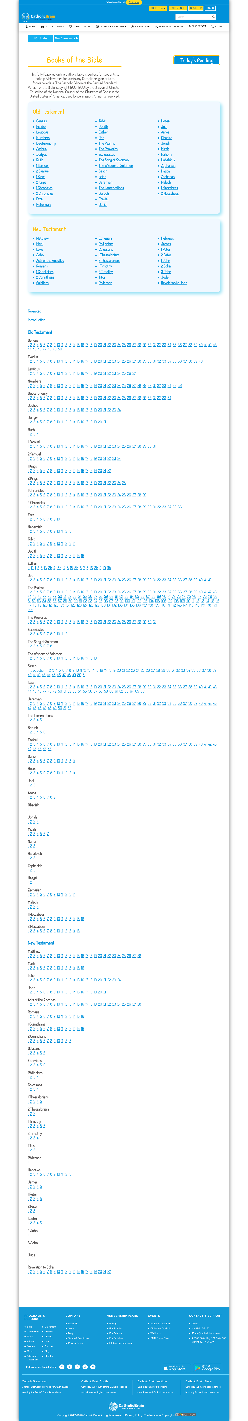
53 (74, 596)
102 (139, 600)
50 (60, 349)
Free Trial (157, 8)
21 (104, 344)
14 (74, 344)
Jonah (165, 143)
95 (100, 600)
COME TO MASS (81, 26)
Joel (164, 126)
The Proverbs (108, 148)
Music (30, 1351)
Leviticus (42, 132)
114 (207, 600)
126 (79, 605)
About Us (73, 1323)
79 (210, 596)
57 (95, 596)
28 (139, 344)
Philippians (106, 243)
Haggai (165, 171)
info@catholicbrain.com (207, 1333)
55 (85, 596)
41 (205, 344)
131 (109, 605)
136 (138, 605)
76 (194, 596)
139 (157, 605)
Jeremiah (105, 182)
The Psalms (107, 143)
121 (50, 605)
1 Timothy (105, 266)
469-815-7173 (201, 1328)
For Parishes (116, 1338)
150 (30, 609)
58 (101, 596)
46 (40, 349)
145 (191, 605)
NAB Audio (40, 38)
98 (116, 600)
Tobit (102, 120)
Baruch (104, 193)
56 (90, 596)
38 (190, 344)
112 (197, 600)
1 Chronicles (44, 187)
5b (76, 567)
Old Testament (40, 332)
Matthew (42, 238)
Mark (39, 243)
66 (143, 596)
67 (148, 596)
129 (97, 605)
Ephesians (106, 238)
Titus (102, 277)
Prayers (49, 1331)
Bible (29, 1326)
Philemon (105, 282)
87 (60, 600)
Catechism (50, 1326)
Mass (30, 1336)
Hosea (165, 120)
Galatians (42, 282)
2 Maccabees (170, 193)
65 (137, 596)
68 (153, 596)
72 (173, 596)
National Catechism (160, 1323)
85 (49, 600)
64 (132, 596)
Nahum (166, 154)
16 (82, 344)
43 (215, 344)
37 (185, 344)
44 (29, 349)
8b (96, 567)
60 (111, 596)
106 (163, 600)
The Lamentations (111, 187)
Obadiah (166, 137)
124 (68, 605)
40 (201, 344)
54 (79, 596)
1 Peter (165, 249)
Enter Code (178, 8)
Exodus (41, 126)
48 (49, 349)
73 (179, 596)
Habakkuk (168, 159)
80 (215, 596)
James (166, 243)
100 (127, 600)
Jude (165, 277)
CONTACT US (71, 8)
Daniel (103, 204)
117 (29, 605)
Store (219, 26)
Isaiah (102, 176)
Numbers (43, 137)
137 (144, 605)
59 (106, 596)
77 (199, 596)
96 (106, 600)
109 (182, 600)
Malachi (166, 182)
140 (163, 605)
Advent (30, 1341)
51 (64, 596)
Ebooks (49, 1356)
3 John (166, 271)
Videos (48, 1336)
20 (100, 344)
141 (168, 605)
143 (179, 605)
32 (159, 344)
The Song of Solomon (114, 159)
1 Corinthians (44, 271)
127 (85, 605)
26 (129, 344)
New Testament (41, 942)
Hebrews (167, 238)
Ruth (39, 159)
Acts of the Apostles (50, 260)
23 (114, 344)
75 (189, 596)
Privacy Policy (75, 1343)
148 (209, 605)
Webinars (155, 1333)
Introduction (36, 670)
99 (121, 600)
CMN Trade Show (159, 1338)
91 (80, 600)
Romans (42, 266)
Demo (195, 1323)
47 (44, 349)
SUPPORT (45, 8)
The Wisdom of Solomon (116, 165)
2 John (166, 266)
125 (73, 605)
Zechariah (168, 176)
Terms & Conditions (78, 1338)
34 (169, 344)
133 (120, 605)
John (40, 254)
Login (210, 8)
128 (91, 605)
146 (197, 605)
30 (149, 344)
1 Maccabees (169, 187)
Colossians (106, 249)
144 (185, 605)
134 (126, 605)
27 (134, 344)
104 (151, 600)
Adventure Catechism (32, 1358)
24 (119, 344)
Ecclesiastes (107, 154)
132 (114, 605)
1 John (165, 260)
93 (90, 600)
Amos (165, 132)
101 (133, 600)
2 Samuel (42, 171)
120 (45, 605)
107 (170, 600)
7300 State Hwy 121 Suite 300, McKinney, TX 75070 (209, 1340)
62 (121, 596)
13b (59, 567)
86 (55, 600)
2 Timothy (106, 271)
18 (91, 344)
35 (174, 344)
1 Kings (40, 176)
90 (76, 600)
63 (126, 596)
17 (87, 344)
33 (164, 344)
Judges (41, 154)
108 (176, 600)
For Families (116, 1328)
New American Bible (66, 38)
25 (124, 344)
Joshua (41, 148)
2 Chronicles (44, 193)
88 (65, 600)
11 (62, 344)
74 (184, 596)
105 (157, 600)
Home (32, 26)
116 (217, 600)
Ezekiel (103, 198)
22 (109, 344)
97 (111, 600)
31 (154, 344)
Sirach (103, 171)
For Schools (115, 1333)
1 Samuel (42, 165)
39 (195, 344)
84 (44, 600)
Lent (47, 1341)
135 (132, 605)
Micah (165, 148)
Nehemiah (43, 204)
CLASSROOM (199, 26)
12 (66, 344)
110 (188, 600)
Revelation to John (174, 282)
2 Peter (166, 254)
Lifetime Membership (120, 1343)
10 (58, 344)
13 (70, 344)
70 (164, 596)
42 (210, 344)
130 (103, 605)
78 (205, 596)
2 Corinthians (45, 277)
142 (174, 605)
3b (50, 567)
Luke (39, 249)
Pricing (113, 1323)
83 (39, 600)
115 (212, 600)
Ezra (39, 198)
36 (180, 344)
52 (69, 596)
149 (215, 605)
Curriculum (33, 1331)
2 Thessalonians (109, 260)
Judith (103, 126)
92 (85, 600)
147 (203, 605)
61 (116, 596)
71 (169, 596)
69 (159, 596)
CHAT (57, 8)
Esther (103, 132)
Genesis (41, 120)
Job (101, 137)
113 (202, 600)
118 (34, 605)
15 (78, 344)
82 (34, 600)
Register (196, 8)
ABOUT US (30, 8)
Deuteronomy (46, 143)
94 (95, 600)
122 (56, 605)
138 (150, 605)
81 (29, 600)
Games (31, 1346)
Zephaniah (168, 165)
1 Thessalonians (109, 254)
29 (144, 344)
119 (40, 605)
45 (34, 349)
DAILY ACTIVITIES (54, 26)
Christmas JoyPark (160, 1328)
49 (55, 349)
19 (95, 344)
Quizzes (49, 1346)
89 (70, 600)
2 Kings (41, 182)
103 (145, 600)
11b (109, 567)
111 (193, 600)
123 (62, 605)
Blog (47, 1351)
